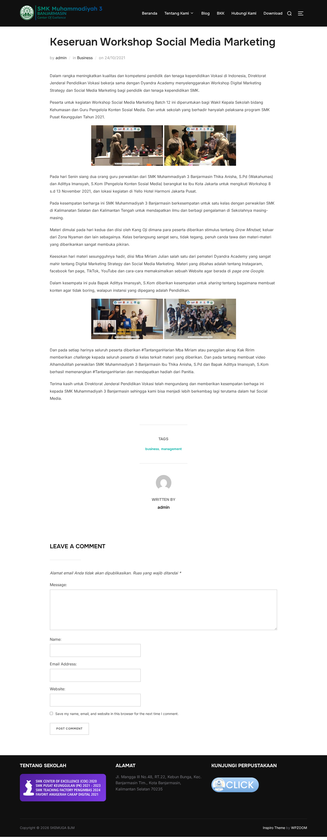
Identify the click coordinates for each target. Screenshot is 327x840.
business (152, 449)
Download (273, 13)
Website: (57, 688)
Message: (58, 584)
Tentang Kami (176, 13)
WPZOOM (299, 828)
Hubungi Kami (243, 13)
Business (85, 57)
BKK (220, 13)
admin (61, 57)
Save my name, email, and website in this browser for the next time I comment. (117, 714)
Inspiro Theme (274, 828)
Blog (205, 13)
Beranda (149, 13)
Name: (56, 639)
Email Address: (63, 664)
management (171, 449)
